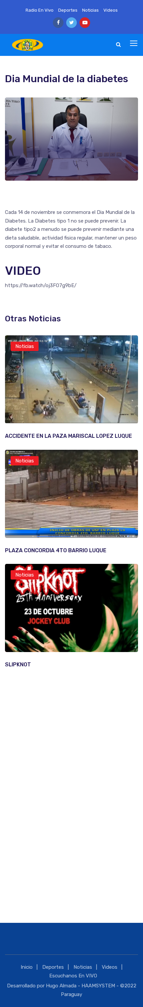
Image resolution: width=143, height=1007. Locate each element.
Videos (110, 10)
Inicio (27, 967)
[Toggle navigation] (134, 43)
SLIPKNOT (18, 664)
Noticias (90, 10)
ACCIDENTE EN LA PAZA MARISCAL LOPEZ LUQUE (68, 436)
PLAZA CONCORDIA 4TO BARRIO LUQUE (55, 550)
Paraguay (71, 994)
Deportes (67, 10)
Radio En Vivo (40, 10)
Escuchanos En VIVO (73, 976)
